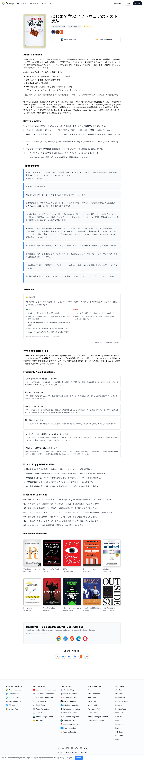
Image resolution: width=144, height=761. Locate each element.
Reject (69, 758)
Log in (128, 3)
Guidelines (83, 752)
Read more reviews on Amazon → (108, 342)
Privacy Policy (59, 758)
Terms (67, 752)
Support (60, 752)
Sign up (137, 3)
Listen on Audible (105, 39)
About (44, 3)
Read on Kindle (70, 39)
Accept (78, 758)
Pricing (52, 3)
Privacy (74, 752)
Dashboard (117, 3)
